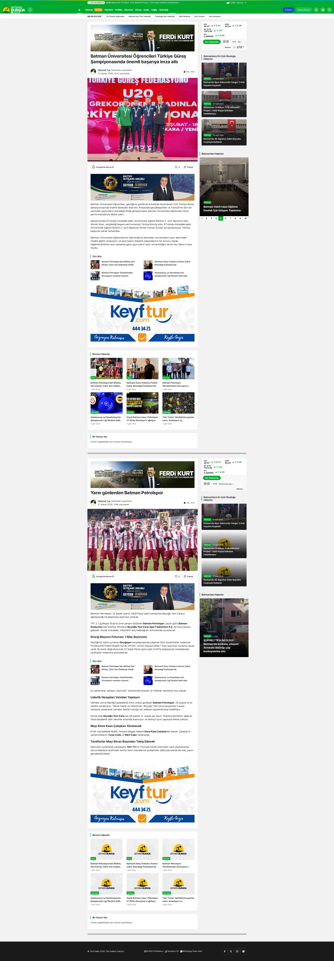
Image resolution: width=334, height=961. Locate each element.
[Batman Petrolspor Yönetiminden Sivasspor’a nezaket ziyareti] (116, 275)
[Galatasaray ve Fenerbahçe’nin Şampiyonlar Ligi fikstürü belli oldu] (169, 275)
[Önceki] (240, 16)
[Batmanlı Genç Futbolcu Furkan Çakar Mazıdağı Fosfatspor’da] (169, 264)
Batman (207, 78)
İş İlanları (288, 10)
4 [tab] (216, 218)
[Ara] (316, 9)
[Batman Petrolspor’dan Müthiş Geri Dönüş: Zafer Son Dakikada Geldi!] (116, 264)
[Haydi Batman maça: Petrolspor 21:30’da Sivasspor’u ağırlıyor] (143, 408)
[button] (323, 9)
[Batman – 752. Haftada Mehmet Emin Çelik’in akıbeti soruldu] (224, 186)
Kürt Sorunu (200, 16)
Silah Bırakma (184, 16)
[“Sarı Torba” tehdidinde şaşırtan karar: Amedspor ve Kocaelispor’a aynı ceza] (178, 408)
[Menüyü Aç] (30, 9)
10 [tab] (245, 218)
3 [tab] (211, 218)
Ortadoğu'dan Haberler (165, 16)
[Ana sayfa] (79, 9)
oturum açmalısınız (123, 441)
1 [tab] (201, 218)
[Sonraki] (244, 16)
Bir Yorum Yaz (100, 436)
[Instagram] (237, 951)
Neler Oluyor (94, 16)
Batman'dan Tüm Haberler (140, 16)
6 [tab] (225, 218)
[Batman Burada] (13, 9)
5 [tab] (220, 218)
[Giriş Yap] (329, 9)
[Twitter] (231, 951)
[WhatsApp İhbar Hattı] (243, 951)
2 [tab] (206, 218)
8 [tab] (235, 218)
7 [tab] (230, 218)
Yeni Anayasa (214, 16)
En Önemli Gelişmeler (115, 16)
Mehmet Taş (104, 70)
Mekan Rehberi (304, 10)
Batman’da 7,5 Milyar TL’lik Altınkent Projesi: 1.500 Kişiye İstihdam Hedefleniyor (221, 110)
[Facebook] (225, 951)
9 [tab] (240, 218)
